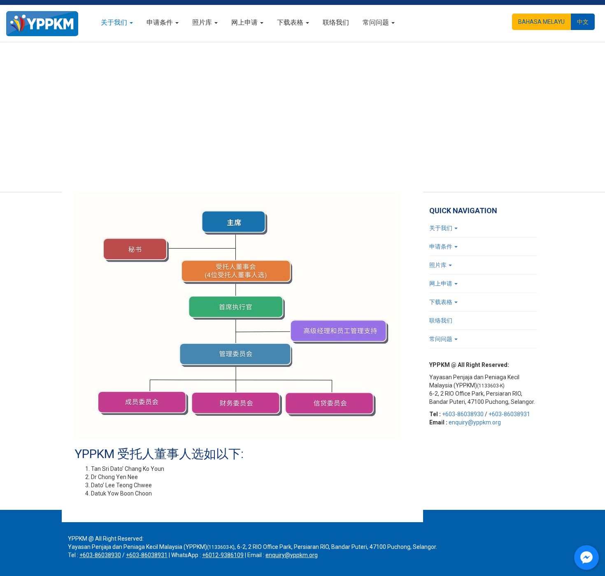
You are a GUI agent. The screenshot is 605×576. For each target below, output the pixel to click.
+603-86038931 (509, 414)
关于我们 (115, 22)
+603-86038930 (463, 414)
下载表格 (291, 22)
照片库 (203, 22)
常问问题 (377, 22)
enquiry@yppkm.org (475, 422)
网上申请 (245, 22)
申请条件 (161, 22)
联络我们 (336, 22)
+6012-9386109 (223, 555)
